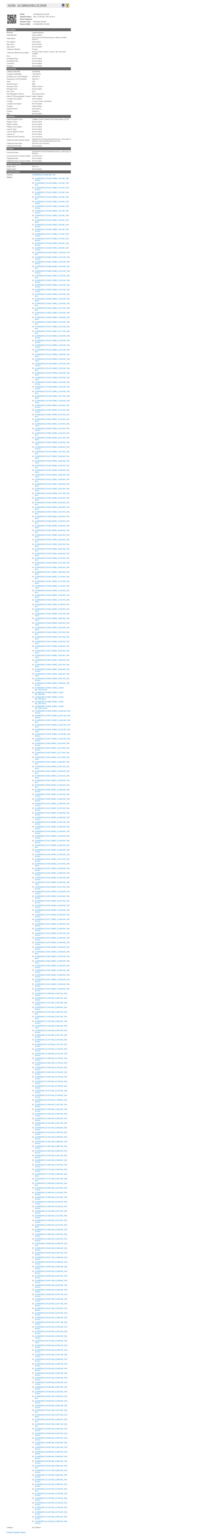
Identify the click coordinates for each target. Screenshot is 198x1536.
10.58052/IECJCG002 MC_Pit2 (43, 175)
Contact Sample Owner (16, 1532)
